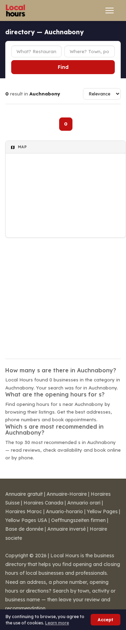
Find (63, 67)
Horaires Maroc (23, 511)
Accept (105, 619)
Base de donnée (24, 529)
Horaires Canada (43, 503)
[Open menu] (109, 10)
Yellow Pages (102, 511)
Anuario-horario (64, 511)
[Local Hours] (16, 10)
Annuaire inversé (66, 529)
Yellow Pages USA (26, 520)
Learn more (57, 622)
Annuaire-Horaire (67, 494)
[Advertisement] (63, 294)
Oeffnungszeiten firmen (78, 520)
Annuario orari (83, 503)
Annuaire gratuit (24, 494)
